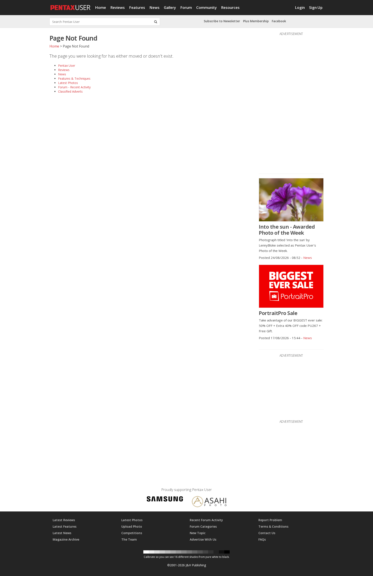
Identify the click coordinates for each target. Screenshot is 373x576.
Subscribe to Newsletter (222, 21)
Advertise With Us (203, 539)
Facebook (279, 21)
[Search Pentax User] (156, 21)
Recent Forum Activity (206, 520)
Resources (230, 7)
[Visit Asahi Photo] (209, 502)
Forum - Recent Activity (74, 87)
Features (137, 7)
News (154, 7)
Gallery (170, 7)
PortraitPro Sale (278, 312)
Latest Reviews (64, 520)
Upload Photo (131, 526)
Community (206, 7)
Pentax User (66, 65)
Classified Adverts (70, 91)
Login (300, 7)
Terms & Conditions (273, 526)
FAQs (262, 539)
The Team (129, 539)
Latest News (62, 533)
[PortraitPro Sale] (291, 286)
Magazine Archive (66, 539)
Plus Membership (256, 21)
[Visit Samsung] (165, 499)
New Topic (197, 533)
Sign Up (315, 7)
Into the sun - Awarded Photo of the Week (287, 229)
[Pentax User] (70, 5)
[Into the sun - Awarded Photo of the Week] (291, 199)
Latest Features (64, 526)
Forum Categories (203, 526)
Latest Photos (68, 83)
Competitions (131, 533)
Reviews (117, 7)
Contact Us (266, 533)
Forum (186, 7)
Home (100, 7)
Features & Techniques (74, 78)
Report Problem (270, 520)
